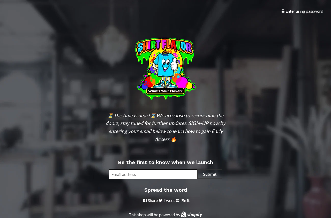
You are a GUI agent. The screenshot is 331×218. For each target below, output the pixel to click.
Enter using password (304, 11)
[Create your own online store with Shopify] (191, 214)
